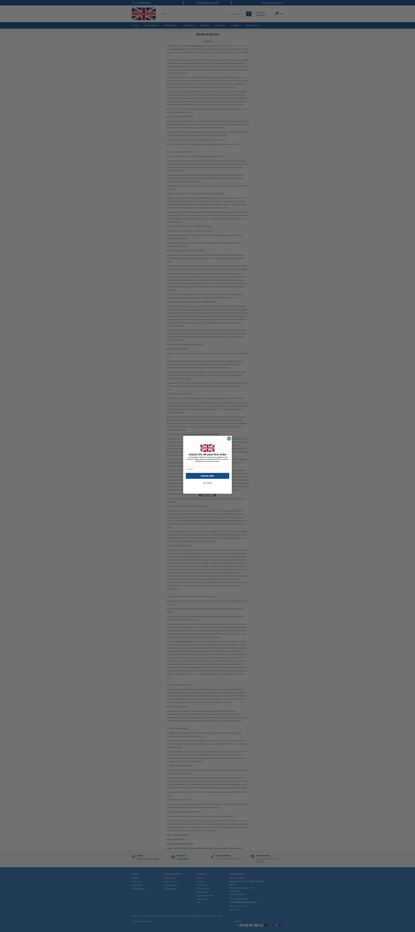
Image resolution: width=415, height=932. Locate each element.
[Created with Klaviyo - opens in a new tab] (207, 495)
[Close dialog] (229, 438)
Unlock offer (207, 475)
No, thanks (207, 483)
